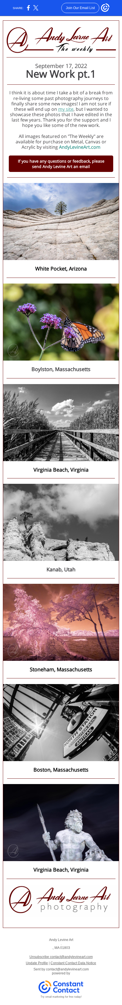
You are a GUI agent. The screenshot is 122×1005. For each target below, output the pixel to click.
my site (65, 109)
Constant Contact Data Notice (73, 963)
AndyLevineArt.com (79, 147)
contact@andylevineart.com (67, 969)
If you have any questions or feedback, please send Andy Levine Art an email (61, 163)
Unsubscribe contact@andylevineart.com (61, 957)
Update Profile (37, 963)
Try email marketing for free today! (61, 996)
